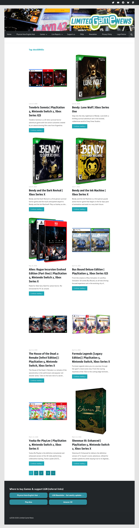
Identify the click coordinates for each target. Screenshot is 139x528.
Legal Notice (121, 34)
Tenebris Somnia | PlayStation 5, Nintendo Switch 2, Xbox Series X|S (47, 111)
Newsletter (93, 34)
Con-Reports (56, 34)
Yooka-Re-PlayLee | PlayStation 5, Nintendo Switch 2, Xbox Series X (47, 444)
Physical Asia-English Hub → (28, 495)
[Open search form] (132, 34)
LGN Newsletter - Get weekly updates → (68, 495)
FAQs (82, 34)
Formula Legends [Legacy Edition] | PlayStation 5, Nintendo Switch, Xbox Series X (91, 357)
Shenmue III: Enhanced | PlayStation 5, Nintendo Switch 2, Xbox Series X (90, 444)
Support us (71, 34)
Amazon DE (67, 502)
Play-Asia (28, 502)
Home (9, 34)
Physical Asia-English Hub (25, 34)
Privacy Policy (107, 34)
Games (42, 34)
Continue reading (35, 130)
